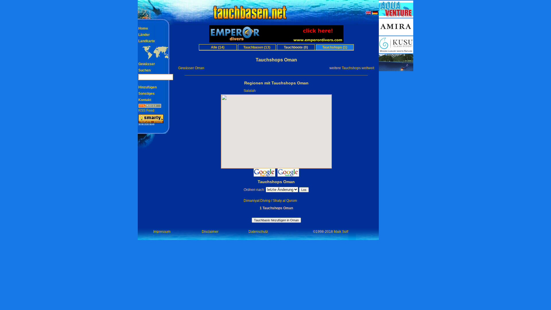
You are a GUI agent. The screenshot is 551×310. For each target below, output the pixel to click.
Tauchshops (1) (334, 47)
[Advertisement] (396, 158)
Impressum (161, 232)
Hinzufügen (147, 87)
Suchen (144, 70)
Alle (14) (217, 47)
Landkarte (146, 41)
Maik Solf (341, 232)
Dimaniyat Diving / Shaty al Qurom (270, 201)
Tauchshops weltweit (358, 68)
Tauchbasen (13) (256, 47)
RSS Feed (146, 110)
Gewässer (146, 64)
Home (143, 28)
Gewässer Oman (191, 68)
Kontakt (144, 100)
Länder (144, 35)
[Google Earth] (288, 175)
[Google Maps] (264, 175)
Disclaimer (210, 232)
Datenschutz (258, 232)
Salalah (250, 91)
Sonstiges (146, 94)
